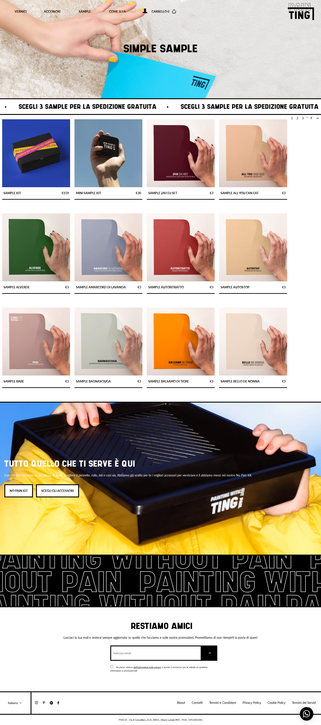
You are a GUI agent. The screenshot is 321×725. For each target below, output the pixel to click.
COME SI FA (117, 11)
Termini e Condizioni (222, 702)
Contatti (197, 702)
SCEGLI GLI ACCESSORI (57, 491)
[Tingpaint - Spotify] (53, 702)
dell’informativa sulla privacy (147, 667)
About (181, 702)
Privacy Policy (252, 702)
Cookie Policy (276, 702)
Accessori (52, 11)
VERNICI (21, 11)
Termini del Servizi (304, 702)
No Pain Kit (19, 491)
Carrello (163, 11)
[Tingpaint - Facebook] (60, 702)
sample (85, 11)
